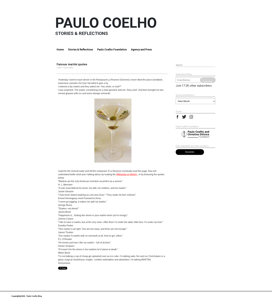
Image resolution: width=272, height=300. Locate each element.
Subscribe (207, 82)
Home (60, 49)
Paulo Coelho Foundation (112, 49)
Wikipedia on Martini (126, 174)
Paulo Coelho (106, 22)
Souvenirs (189, 152)
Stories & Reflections (80, 49)
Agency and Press (141, 49)
